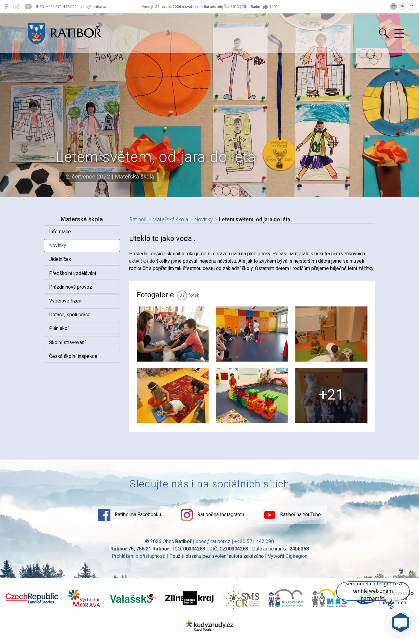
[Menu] (399, 34)
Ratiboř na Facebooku (137, 514)
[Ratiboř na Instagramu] (16, 6)
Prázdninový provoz (70, 287)
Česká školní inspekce (73, 356)
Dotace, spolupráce (69, 314)
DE (411, 6)
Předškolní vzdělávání (72, 273)
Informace (60, 232)
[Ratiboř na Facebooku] (6, 6)
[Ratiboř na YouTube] (28, 6)
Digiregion (296, 556)
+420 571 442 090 (254, 541)
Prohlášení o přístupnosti (138, 556)
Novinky (57, 245)
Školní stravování (67, 342)
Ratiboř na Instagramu (220, 514)
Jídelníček (60, 259)
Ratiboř (137, 219)
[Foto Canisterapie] (173, 334)
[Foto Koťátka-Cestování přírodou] (252, 395)
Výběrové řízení (66, 301)
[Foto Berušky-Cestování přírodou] (173, 395)
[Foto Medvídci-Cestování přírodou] (331, 334)
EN (402, 6)
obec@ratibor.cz (213, 541)
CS (393, 6)
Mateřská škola (170, 219)
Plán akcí (58, 328)
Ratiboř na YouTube (300, 514)
